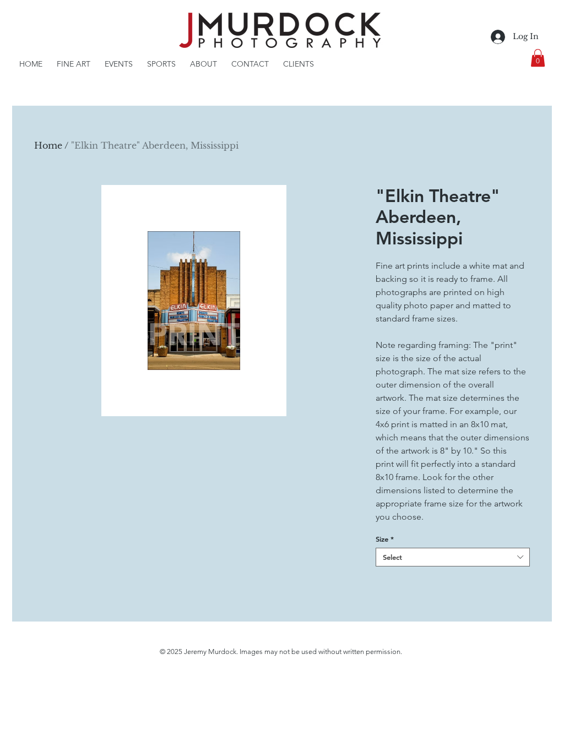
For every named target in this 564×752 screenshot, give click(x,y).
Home (48, 145)
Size (385, 539)
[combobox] (453, 557)
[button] (537, 58)
